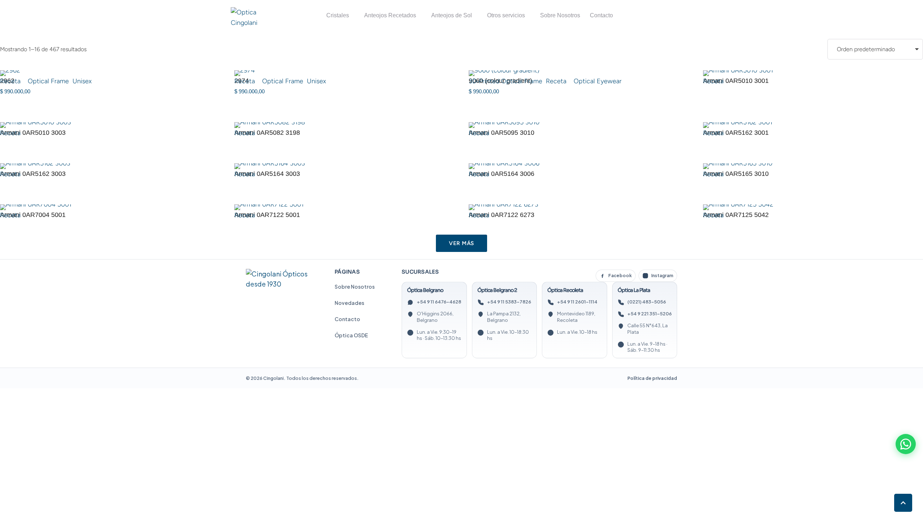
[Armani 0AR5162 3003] (110, 166)
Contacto (347, 319)
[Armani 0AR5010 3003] (110, 125)
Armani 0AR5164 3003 (267, 173)
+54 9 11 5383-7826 (509, 302)
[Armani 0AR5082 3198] (344, 125)
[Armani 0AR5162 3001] (813, 125)
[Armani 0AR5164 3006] (579, 166)
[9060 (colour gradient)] (579, 73)
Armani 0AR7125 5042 (736, 214)
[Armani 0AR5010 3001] (813, 73)
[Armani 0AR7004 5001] (110, 207)
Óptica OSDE (351, 335)
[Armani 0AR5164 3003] (344, 166)
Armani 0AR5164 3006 (501, 173)
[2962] (110, 73)
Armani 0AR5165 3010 (736, 173)
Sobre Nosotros (355, 286)
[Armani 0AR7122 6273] (579, 207)
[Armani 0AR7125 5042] (813, 207)
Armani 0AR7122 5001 (267, 214)
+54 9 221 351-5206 (649, 313)
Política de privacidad (652, 378)
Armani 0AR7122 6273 (501, 214)
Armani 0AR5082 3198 (267, 132)
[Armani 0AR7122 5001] (344, 207)
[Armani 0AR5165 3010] (813, 166)
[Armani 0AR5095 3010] (579, 125)
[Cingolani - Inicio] (280, 279)
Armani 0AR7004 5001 (33, 214)
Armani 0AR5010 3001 (736, 80)
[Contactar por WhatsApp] (906, 444)
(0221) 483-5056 (646, 302)
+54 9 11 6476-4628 (439, 302)
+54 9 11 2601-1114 (577, 302)
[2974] (344, 73)
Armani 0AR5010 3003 (33, 132)
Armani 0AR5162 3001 (736, 132)
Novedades (349, 303)
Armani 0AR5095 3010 (501, 132)
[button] (903, 503)
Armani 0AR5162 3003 (33, 173)
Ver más (461, 243)
